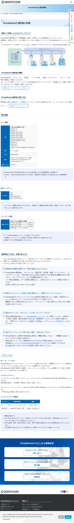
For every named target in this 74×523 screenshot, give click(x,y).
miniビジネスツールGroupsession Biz (31, 506)
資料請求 (37, 477)
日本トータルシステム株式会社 (29, 504)
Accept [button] (68, 517)
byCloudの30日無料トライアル (36, 343)
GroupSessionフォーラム (36, 316)
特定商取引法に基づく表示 (7, 506)
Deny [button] (61, 517)
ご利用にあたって (5, 504)
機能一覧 (6, 88)
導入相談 (8, 345)
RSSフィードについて (6, 509)
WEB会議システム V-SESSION (30, 509)
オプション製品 (21, 88)
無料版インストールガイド (17, 105)
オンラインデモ (17, 343)
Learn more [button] (6, 519)
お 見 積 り (72, 37)
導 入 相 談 (72, 27)
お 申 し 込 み (72, 17)
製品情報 (6, 13)
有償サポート (62, 321)
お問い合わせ (37, 453)
